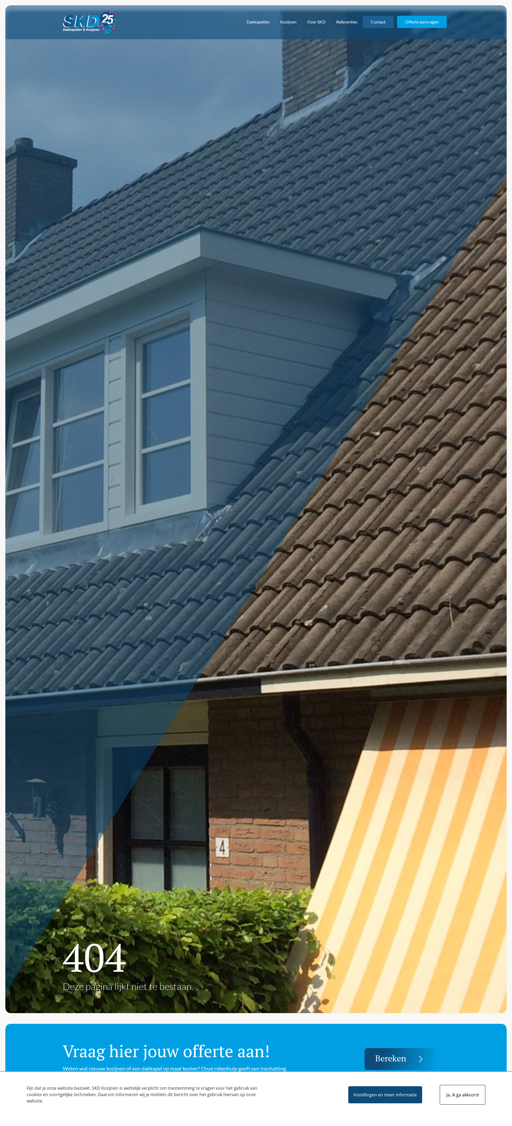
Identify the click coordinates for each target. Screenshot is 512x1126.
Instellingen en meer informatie (385, 1095)
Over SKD (316, 21)
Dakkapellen (258, 21)
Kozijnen (288, 21)
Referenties (346, 21)
